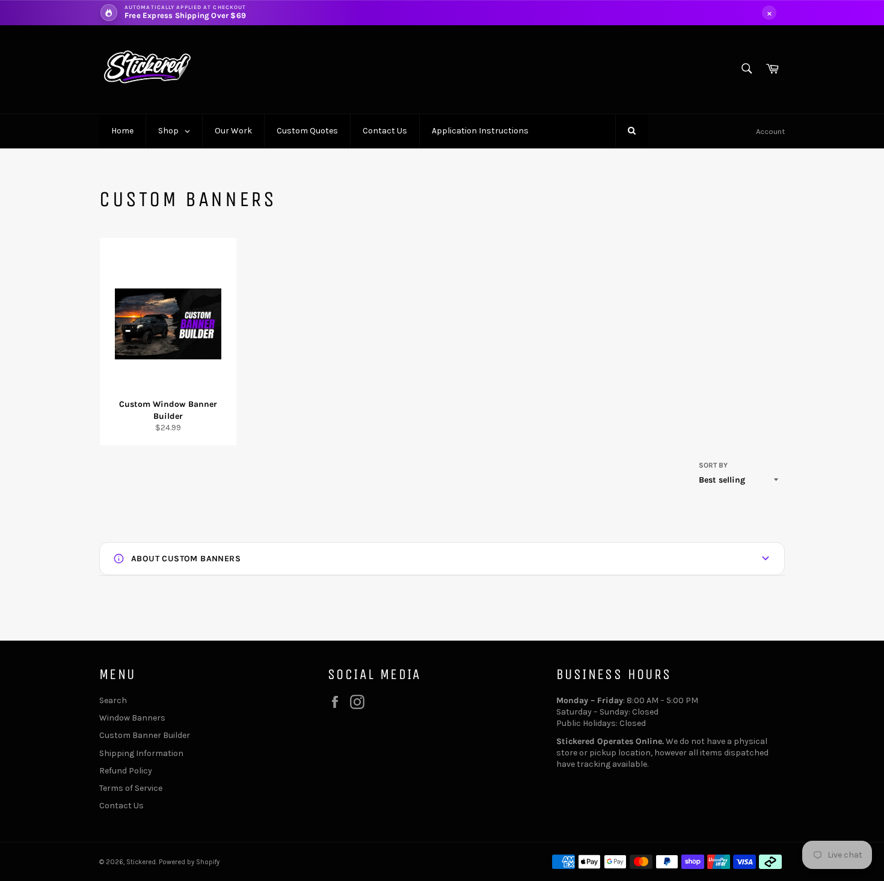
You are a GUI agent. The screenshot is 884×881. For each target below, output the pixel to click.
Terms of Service (130, 788)
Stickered (141, 862)
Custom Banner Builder (144, 735)
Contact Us (121, 805)
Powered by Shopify (189, 862)
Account (770, 131)
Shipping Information (141, 753)
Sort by (713, 465)
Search (113, 700)
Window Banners (132, 718)
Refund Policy (125, 771)
